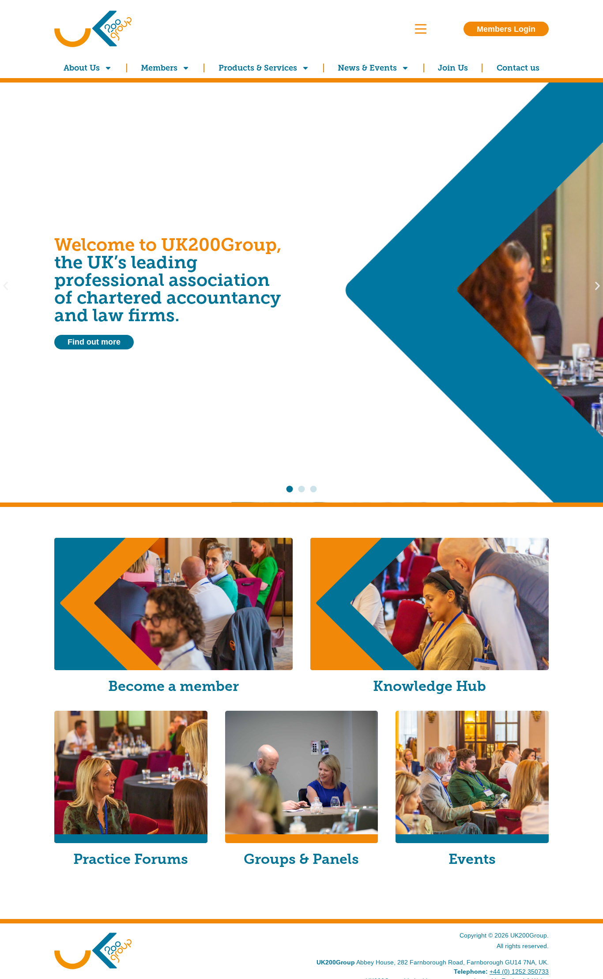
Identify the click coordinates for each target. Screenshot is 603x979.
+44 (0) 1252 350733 (519, 971)
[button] (5, 285)
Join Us (453, 68)
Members (159, 68)
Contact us (518, 68)
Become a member (173, 686)
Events (472, 859)
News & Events (367, 68)
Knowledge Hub (429, 686)
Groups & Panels (301, 859)
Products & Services (258, 68)
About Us (82, 68)
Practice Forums (130, 859)
